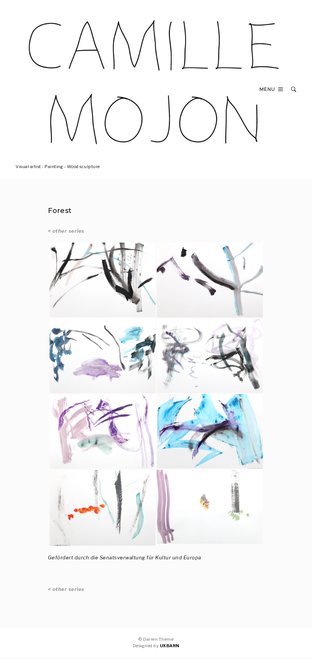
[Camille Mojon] (156, 152)
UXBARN (170, 645)
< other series (66, 231)
